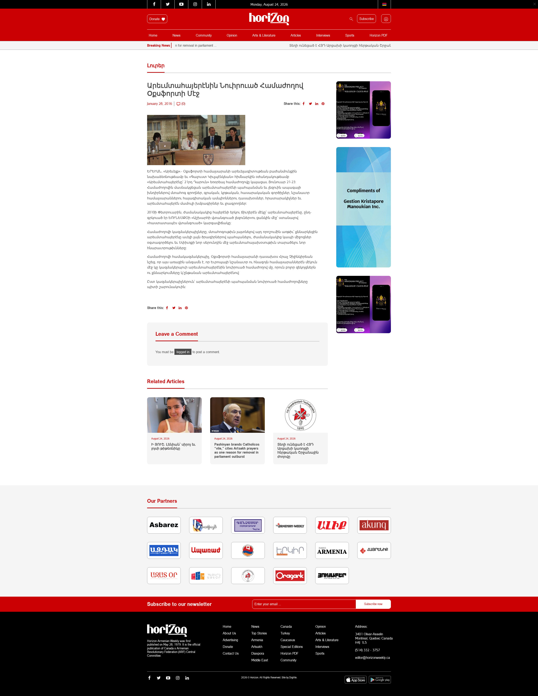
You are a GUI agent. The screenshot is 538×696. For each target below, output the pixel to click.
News (177, 35)
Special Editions (292, 647)
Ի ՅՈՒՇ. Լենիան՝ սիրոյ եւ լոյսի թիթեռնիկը (173, 446)
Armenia (257, 640)
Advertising (230, 640)
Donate (155, 19)
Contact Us (231, 653)
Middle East (259, 660)
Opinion (232, 35)
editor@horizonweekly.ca (372, 657)
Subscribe (366, 19)
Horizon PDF (379, 35)
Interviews (323, 35)
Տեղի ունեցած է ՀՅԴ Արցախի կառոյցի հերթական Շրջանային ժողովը (333, 45)
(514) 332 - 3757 (367, 650)
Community (204, 35)
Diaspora (257, 653)
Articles (296, 35)
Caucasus (288, 640)
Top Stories (259, 633)
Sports (349, 35)
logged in (183, 352)
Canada (286, 626)
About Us (229, 633)
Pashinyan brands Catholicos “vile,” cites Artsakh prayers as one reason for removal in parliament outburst (236, 450)
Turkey (285, 633)
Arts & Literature (263, 35)
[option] (379, 45)
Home (153, 35)
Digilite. (293, 677)
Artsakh (256, 647)
